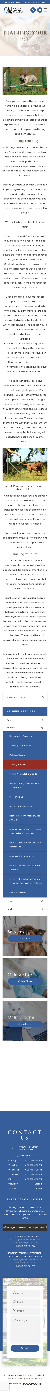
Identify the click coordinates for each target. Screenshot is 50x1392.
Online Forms (25, 1024)
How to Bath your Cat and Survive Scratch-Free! (26, 845)
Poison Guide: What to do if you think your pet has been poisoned (26, 881)
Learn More (25, 938)
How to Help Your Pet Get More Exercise (24, 868)
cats (9, 720)
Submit (25, 1348)
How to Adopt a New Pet (21, 856)
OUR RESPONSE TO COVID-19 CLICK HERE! (26, 2)
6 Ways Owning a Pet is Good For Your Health (25, 785)
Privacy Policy (25, 1378)
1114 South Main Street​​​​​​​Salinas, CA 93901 (26, 1148)
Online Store (25, 981)
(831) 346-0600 (27, 1156)
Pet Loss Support (18, 755)
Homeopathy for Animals (21, 736)
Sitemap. (37, 1378)
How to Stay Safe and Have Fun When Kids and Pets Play (25, 831)
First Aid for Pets (17, 893)
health (10, 909)
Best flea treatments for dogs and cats (24, 818)
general (11, 728)
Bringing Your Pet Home (20, 806)
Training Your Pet (17, 764)
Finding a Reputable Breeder (23, 774)
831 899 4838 (28, 1246)
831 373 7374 (28, 1266)
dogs (9, 901)
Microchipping (16, 797)
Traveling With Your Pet (20, 745)
